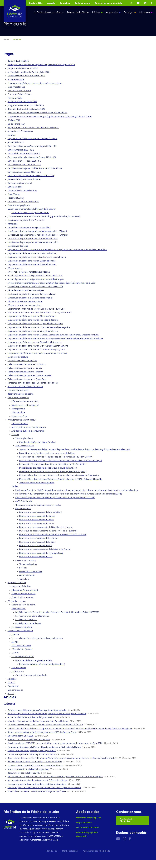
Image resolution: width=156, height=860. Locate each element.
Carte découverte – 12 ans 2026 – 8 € (24, 161)
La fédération (17, 671)
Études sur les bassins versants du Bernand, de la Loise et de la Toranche (52, 534)
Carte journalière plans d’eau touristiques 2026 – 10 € (32, 146)
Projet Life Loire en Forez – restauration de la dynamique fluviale (37, 791)
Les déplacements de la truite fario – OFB (26, 75)
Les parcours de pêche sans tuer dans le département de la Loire (37, 353)
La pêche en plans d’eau (26, 619)
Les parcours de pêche (21, 627)
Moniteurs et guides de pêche (25, 405)
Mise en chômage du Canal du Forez (24, 179)
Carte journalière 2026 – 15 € (21, 149)
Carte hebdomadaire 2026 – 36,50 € (24, 153)
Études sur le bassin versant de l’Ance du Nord (40, 512)
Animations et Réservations (20, 131)
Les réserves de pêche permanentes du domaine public (33, 242)
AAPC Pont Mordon (24, 501)
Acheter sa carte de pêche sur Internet (25, 386)
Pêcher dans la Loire (17, 601)
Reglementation (18, 608)
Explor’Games (14, 194)
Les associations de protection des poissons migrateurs (37, 638)
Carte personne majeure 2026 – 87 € (24, 172)
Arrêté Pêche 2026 (16, 79)
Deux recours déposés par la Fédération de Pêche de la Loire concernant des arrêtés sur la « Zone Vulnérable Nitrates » (62, 758)
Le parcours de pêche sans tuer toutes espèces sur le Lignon (35, 83)
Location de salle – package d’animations (30, 212)
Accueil (11, 693)
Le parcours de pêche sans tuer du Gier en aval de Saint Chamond (38, 345)
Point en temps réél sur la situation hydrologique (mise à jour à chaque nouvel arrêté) (47, 713)
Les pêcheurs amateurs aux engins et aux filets (29, 227)
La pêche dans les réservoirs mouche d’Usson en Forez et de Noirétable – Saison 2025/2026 (57, 612)
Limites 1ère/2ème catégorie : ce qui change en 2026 (32, 750)
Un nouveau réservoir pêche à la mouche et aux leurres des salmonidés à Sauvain (45, 724)
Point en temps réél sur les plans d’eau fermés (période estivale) (37, 710)
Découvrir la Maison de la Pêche (22, 190)
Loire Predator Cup (16, 87)
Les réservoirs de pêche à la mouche (32, 616)
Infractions (12, 223)
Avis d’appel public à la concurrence (27, 431)
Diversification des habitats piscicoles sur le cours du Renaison (48, 468)
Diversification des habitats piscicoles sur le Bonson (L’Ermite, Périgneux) (52, 471)
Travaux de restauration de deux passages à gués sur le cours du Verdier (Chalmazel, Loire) (49, 116)
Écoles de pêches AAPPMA (23, 593)
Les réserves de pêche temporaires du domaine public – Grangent (38, 234)
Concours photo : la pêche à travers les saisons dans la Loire (35, 765)
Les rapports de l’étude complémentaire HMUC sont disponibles (37, 784)
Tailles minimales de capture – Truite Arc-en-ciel (29, 375)
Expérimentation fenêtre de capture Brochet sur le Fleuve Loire (36, 308)
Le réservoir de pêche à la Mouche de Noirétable (30, 297)
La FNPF (15, 634)
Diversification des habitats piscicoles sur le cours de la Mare (47, 453)
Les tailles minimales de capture (22, 360)
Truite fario (24, 579)
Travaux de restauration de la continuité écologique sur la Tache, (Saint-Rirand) (44, 216)
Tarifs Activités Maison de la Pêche (23, 201)
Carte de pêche (82, 3)
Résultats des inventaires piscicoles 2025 (26, 109)
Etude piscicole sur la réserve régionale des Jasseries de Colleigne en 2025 (41, 64)
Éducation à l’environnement (24, 590)
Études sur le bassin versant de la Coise (37, 542)
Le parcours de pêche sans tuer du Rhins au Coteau (31, 316)
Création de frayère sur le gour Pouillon (37, 442)
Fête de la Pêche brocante (19, 90)
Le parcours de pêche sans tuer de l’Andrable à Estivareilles (35, 342)
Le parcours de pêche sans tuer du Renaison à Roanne (33, 320)
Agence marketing (96, 851)
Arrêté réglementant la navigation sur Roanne (29, 271)
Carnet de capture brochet (20, 183)
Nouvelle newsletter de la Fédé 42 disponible (28, 769)
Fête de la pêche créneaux (19, 94)
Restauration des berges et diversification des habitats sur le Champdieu (52, 464)
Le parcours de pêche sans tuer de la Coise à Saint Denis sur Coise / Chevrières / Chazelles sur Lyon (53, 334)
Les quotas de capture (18, 357)
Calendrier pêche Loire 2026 (20, 735)
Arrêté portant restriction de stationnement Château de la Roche (37, 780)
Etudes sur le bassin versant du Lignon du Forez (41, 553)
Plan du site (13, 686)
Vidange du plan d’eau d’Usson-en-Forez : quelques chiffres (35, 761)
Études (14, 486)
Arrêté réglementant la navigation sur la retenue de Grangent (36, 279)
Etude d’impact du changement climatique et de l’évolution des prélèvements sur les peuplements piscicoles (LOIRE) (68, 493)
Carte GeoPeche (15, 186)
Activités (11, 135)
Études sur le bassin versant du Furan (36, 523)
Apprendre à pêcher (17, 582)
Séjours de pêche (19, 416)
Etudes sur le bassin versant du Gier (35, 556)
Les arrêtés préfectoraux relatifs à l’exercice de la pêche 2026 (35, 286)
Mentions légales (15, 690)
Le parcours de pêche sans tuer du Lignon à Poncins (32, 260)
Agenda (51, 3)
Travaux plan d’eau (24, 438)
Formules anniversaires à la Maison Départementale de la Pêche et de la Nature (44, 747)
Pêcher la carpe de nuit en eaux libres (25, 305)
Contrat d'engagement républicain (87, 834)
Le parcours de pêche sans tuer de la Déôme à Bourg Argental (36, 349)
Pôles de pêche (18, 412)
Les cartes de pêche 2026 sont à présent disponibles (32, 754)
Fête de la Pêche (15, 98)
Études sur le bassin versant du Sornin (37, 516)
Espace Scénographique (19, 205)
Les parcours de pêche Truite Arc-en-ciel (26, 220)
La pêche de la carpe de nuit (28, 623)
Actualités (65, 3)
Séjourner (144, 12)
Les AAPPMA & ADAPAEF (22, 656)
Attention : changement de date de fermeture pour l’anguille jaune (38, 721)
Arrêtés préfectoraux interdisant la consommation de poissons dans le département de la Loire (51, 283)
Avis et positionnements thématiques (28, 427)
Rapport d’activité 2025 (18, 61)
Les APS (15, 641)
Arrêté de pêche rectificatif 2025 (22, 101)
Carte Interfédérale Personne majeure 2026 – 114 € (31, 175)
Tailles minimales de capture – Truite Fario (27, 379)
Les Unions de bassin (21, 645)
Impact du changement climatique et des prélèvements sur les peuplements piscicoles (55, 497)
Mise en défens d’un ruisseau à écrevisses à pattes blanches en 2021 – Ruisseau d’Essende (60, 479)
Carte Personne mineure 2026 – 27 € (24, 164)
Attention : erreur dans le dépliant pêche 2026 (29, 739)
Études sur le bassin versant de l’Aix (35, 545)
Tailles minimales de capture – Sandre (25, 368)
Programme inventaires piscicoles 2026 (26, 105)
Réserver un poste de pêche (108, 3)
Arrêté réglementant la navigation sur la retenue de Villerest (35, 275)
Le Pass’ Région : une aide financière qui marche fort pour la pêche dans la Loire (44, 787)
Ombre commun (26, 575)
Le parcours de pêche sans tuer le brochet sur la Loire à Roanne (37, 257)
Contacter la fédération (126, 820)
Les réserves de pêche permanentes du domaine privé (33, 238)
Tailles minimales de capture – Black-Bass (26, 364)
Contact (11, 682)
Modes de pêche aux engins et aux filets (33, 660)
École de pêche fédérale (22, 597)
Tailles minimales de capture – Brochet (25, 371)
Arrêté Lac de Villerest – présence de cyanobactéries (31, 717)
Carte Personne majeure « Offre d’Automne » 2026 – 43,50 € (35, 168)
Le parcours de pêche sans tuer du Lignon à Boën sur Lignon (35, 323)
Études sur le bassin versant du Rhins (36, 519)
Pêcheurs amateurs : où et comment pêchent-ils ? (42, 664)
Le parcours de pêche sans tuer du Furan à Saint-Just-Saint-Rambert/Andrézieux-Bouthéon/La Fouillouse (55, 338)
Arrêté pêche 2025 (16, 142)
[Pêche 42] (15, 11)
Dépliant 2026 (35, 3)
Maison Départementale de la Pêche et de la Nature (31, 209)
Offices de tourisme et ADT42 (24, 401)
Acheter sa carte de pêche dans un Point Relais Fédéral (33, 382)
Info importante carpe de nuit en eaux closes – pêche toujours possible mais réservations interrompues (55, 776)
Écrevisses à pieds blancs (30, 571)
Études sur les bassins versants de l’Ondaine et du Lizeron (45, 527)
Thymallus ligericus (28, 564)
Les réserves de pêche (18, 246)
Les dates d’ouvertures (18, 390)
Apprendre (112, 12)
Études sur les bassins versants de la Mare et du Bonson (45, 549)
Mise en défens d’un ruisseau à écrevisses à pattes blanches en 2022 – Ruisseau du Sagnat (60, 460)
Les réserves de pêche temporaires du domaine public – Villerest (37, 231)
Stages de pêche (84, 822)
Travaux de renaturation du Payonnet (36, 482)
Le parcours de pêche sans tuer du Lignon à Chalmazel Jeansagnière (39, 327)
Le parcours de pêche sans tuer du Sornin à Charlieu (32, 253)
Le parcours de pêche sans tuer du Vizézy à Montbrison (33, 331)
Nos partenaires (18, 667)
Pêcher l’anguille (15, 268)
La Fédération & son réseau (48, 12)
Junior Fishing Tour (16, 124)
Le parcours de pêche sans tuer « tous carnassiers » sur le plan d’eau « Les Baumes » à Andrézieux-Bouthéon (57, 249)
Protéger (128, 12)
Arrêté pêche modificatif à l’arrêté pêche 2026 (28, 72)
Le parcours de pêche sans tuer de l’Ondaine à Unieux (32, 138)
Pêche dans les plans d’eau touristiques (26, 290)
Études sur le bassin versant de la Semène (38, 538)
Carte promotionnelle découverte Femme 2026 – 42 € (32, 157)
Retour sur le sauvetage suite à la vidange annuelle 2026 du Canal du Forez (42, 732)
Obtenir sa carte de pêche (23, 604)
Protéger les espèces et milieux (22, 419)
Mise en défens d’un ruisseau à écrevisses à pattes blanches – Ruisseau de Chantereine (59, 475)
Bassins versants (23, 508)
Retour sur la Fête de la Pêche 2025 (24, 773)
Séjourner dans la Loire (18, 397)
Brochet (23, 567)
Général (9, 703)
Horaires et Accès (16, 198)
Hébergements (18, 408)
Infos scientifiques (19, 423)
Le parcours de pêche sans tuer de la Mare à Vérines (32, 264)
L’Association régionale (22, 649)
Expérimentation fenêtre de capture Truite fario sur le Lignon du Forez (40, 312)
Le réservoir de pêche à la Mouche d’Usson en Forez (31, 294)
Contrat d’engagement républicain (31, 675)
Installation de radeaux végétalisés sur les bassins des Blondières (37, 112)
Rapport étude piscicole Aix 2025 (22, 68)
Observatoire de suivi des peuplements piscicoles (38, 505)
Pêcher (96, 12)
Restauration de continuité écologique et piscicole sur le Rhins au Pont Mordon (55, 456)
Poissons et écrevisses (25, 560)
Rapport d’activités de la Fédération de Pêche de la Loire (33, 127)
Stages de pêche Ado (21, 586)
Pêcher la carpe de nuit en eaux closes (25, 301)
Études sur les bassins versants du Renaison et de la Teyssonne (48, 530)
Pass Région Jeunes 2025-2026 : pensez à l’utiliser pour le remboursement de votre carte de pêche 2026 (55, 743)
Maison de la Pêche (78, 12)
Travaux (15, 434)
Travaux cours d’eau (24, 445)
